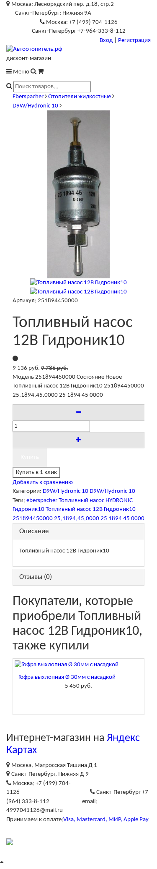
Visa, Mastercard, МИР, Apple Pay (106, 820)
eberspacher (41, 500)
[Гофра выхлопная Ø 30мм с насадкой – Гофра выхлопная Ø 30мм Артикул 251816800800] (78, 664)
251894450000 (33, 519)
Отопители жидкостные (79, 97)
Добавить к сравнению (43, 482)
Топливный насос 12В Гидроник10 (91, 509)
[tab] (78, 531)
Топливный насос (81, 500)
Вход (106, 40)
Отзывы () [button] (35, 577)
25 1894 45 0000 (122, 519)
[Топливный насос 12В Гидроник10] (78, 283)
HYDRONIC (119, 500)
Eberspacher (28, 97)
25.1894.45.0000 (76, 519)
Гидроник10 (28, 509)
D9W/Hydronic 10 (35, 106)
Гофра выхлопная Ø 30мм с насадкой (67, 677)
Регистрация (134, 40)
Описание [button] (34, 531)
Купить (30, 457)
